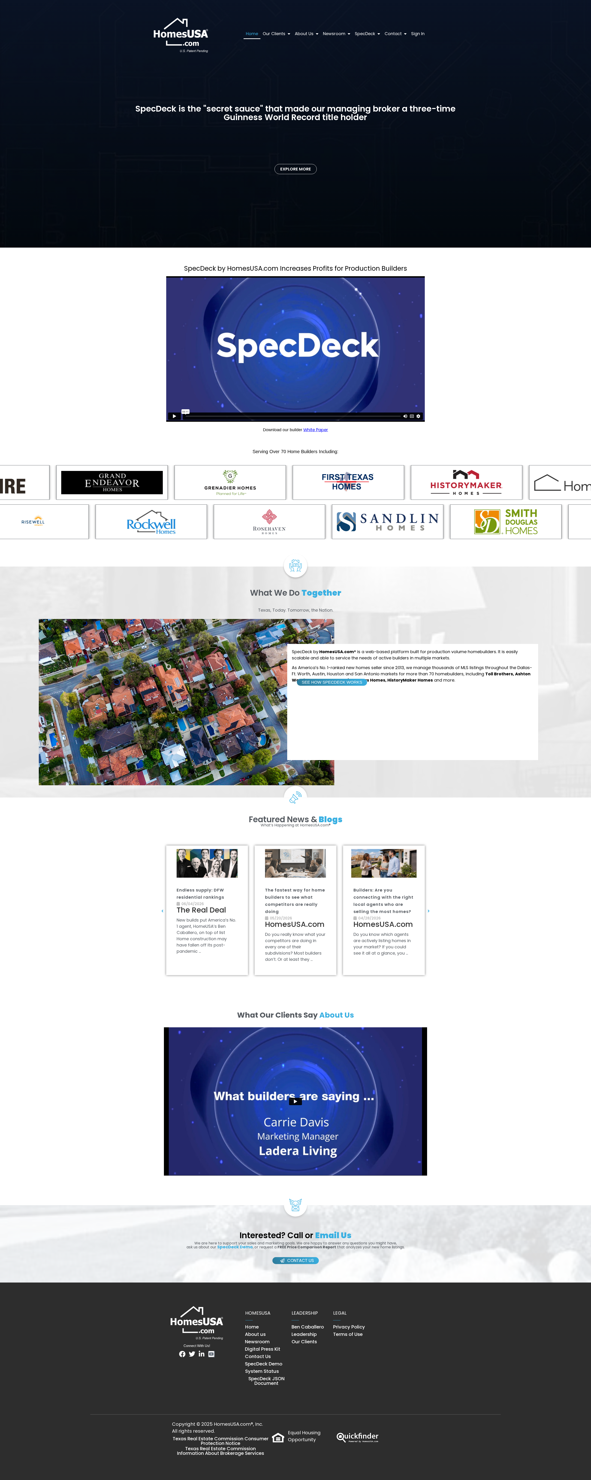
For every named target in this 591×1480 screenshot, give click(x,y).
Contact (393, 33)
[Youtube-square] (211, 1354)
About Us (304, 33)
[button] (162, 911)
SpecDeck (365, 33)
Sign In (418, 33)
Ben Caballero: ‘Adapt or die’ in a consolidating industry (205, 897)
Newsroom (334, 33)
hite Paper (317, 430)
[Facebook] (182, 1354)
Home (252, 33)
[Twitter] (192, 1354)
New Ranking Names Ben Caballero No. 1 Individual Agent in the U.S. (295, 897)
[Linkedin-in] (202, 1354)
